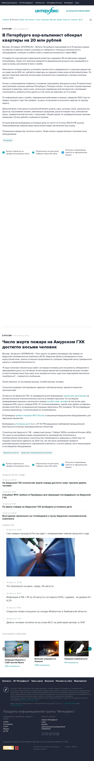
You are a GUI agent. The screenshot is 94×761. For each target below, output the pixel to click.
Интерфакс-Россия (54, 3)
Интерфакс (47, 10)
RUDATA (44, 724)
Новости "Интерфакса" (49, 720)
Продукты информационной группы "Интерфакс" (39, 711)
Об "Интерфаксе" (26, 3)
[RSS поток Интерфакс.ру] (54, 733)
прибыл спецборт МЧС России (29, 415)
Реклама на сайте (64, 681)
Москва (53, 20)
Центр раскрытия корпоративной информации (53, 728)
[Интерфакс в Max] (57, 733)
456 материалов (71, 662)
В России (14, 20)
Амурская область (11, 453)
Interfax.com (40, 3)
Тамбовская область (12, 215)
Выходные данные (39, 749)
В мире (21, 20)
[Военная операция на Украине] (47, 656)
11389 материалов (42, 665)
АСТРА (5, 731)
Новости (66, 20)
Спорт (38, 20)
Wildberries (27, 215)
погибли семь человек (57, 401)
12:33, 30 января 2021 (20, 29)
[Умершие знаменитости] (76, 656)
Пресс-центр (37, 681)
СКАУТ (5, 727)
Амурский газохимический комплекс (36, 453)
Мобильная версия (9, 3)
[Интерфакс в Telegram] (46, 733)
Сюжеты (74, 20)
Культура (45, 20)
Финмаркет (68, 3)
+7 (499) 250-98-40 (69, 703)
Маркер (6, 729)
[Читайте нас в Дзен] (43, 733)
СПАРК (5, 722)
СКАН (43, 722)
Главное (5, 20)
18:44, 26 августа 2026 (21, 171)
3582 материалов (12, 666)
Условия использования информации (46, 747)
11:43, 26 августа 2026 (21, 336)
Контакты (6, 681)
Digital (59, 20)
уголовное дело (23, 424)
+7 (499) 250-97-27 (16, 705)
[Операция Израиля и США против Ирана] (17, 657)
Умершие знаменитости (76, 659)
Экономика (30, 20)
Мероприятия (80, 681)
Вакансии (49, 681)
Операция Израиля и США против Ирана (15, 661)
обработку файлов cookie (29, 700)
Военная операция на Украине (45, 660)
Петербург (7, 140)
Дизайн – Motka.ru (71, 747)
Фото (81, 20)
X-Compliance (8, 724)
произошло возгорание (75, 396)
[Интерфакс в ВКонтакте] (50, 733)
